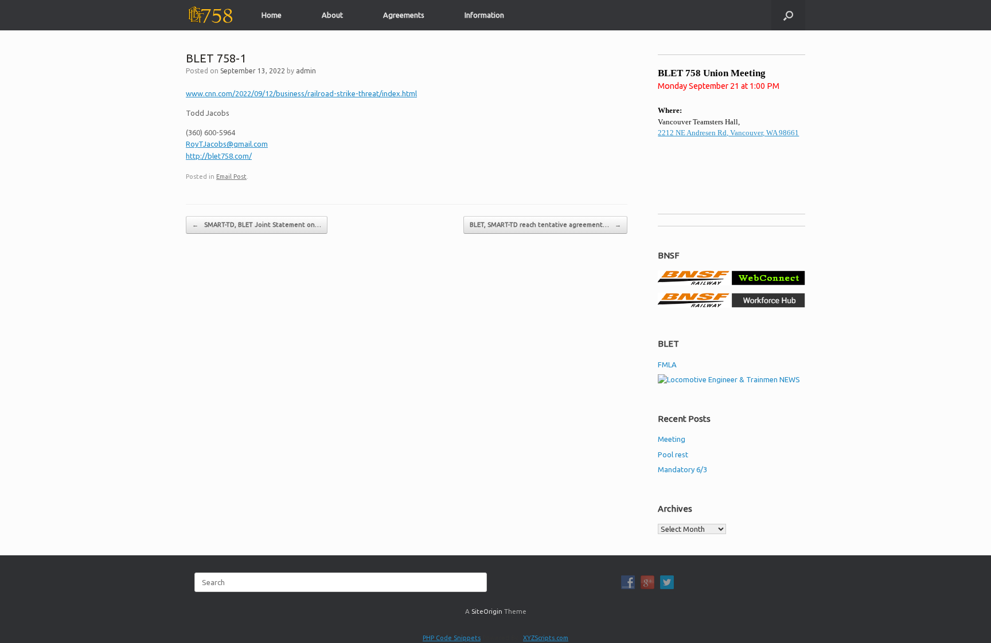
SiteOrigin (486, 611)
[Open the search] (788, 15)
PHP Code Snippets (452, 637)
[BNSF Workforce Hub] (731, 305)
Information (484, 15)
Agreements (403, 15)
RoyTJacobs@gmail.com (227, 144)
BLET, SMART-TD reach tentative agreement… (545, 224)
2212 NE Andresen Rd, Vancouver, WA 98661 (728, 132)
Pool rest (673, 454)
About (332, 15)
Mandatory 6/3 (682, 469)
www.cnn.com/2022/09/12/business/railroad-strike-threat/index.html (301, 93)
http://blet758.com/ (219, 156)
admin (306, 71)
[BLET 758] (209, 15)
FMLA (667, 364)
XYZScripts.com (545, 637)
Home (272, 15)
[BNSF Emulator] (731, 283)
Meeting (671, 439)
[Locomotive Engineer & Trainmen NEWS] (729, 379)
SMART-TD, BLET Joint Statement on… (256, 224)
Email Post (231, 176)
